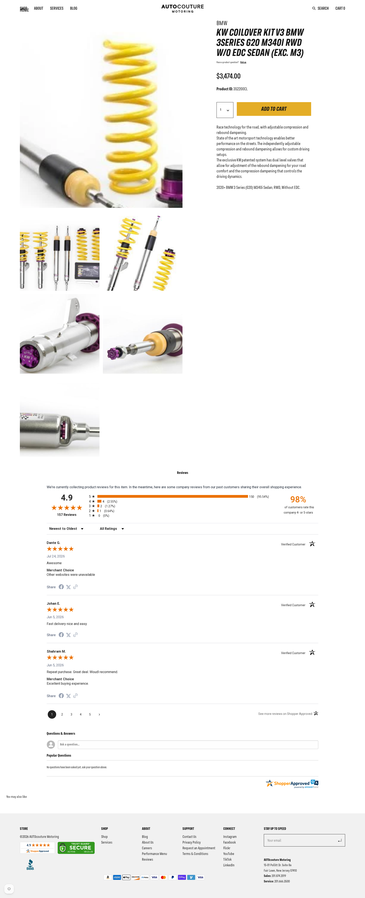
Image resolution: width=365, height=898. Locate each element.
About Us (148, 842)
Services (56, 9)
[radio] (182, 496)
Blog (73, 9)
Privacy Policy (191, 842)
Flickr (226, 848)
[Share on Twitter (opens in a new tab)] (68, 587)
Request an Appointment (198, 848)
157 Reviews (72, 515)
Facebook (229, 842)
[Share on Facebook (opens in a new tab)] (61, 587)
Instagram (230, 837)
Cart (340, 9)
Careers (147, 848)
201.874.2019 (279, 876)
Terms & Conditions (195, 854)
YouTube (228, 854)
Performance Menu (154, 854)
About (38, 9)
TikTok (227, 859)
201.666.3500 (282, 881)
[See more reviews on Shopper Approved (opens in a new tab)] (75, 587)
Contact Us (189, 837)
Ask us (243, 62)
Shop (23, 9)
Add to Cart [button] (274, 109)
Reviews (147, 859)
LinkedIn (228, 865)
